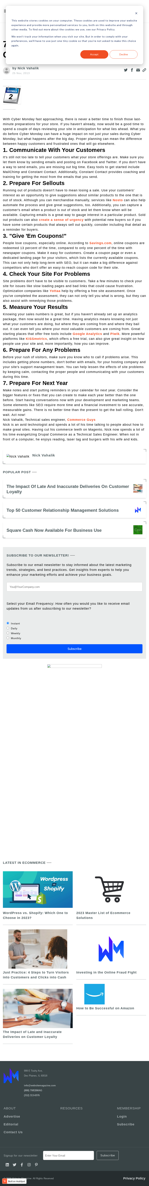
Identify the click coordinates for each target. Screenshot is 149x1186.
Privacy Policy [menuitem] (134, 1178)
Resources (71, 1108)
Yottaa (55, 291)
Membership (129, 1108)
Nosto (118, 200)
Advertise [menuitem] (12, 1116)
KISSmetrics (36, 339)
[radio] (74, 623)
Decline (123, 54)
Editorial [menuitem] (11, 1124)
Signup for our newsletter (21, 1155)
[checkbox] (74, 631)
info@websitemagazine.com (40, 1085)
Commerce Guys (81, 420)
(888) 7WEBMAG (33, 1090)
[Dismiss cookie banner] (136, 13)
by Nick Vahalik (25, 68)
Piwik (115, 334)
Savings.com (100, 243)
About (10, 1108)
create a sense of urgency (61, 220)
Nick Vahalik (43, 455)
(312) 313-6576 (32, 1095)
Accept (94, 54)
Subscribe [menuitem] (125, 1124)
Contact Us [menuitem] (13, 1132)
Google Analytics (87, 334)
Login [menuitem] (122, 1116)
